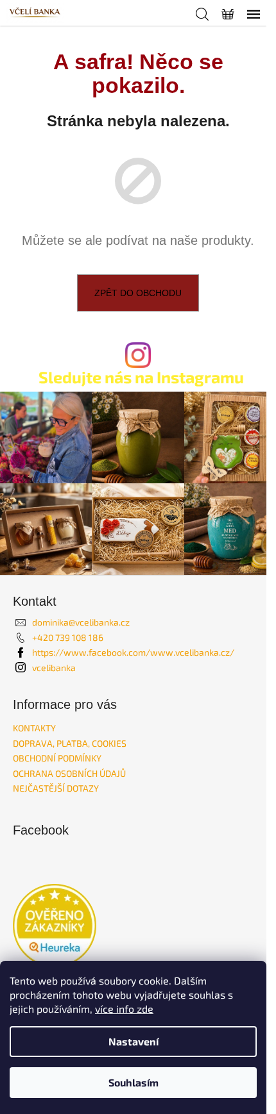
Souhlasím (133, 1082)
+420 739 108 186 (67, 637)
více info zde (124, 1008)
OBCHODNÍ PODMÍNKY (57, 757)
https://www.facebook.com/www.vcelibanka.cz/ (133, 652)
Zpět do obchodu (138, 293)
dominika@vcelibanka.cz (81, 622)
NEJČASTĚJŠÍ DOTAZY (56, 788)
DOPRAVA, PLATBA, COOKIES (69, 743)
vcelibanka (54, 667)
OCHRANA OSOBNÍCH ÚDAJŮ (69, 773)
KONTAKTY (34, 727)
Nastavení (133, 1041)
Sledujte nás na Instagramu (141, 377)
